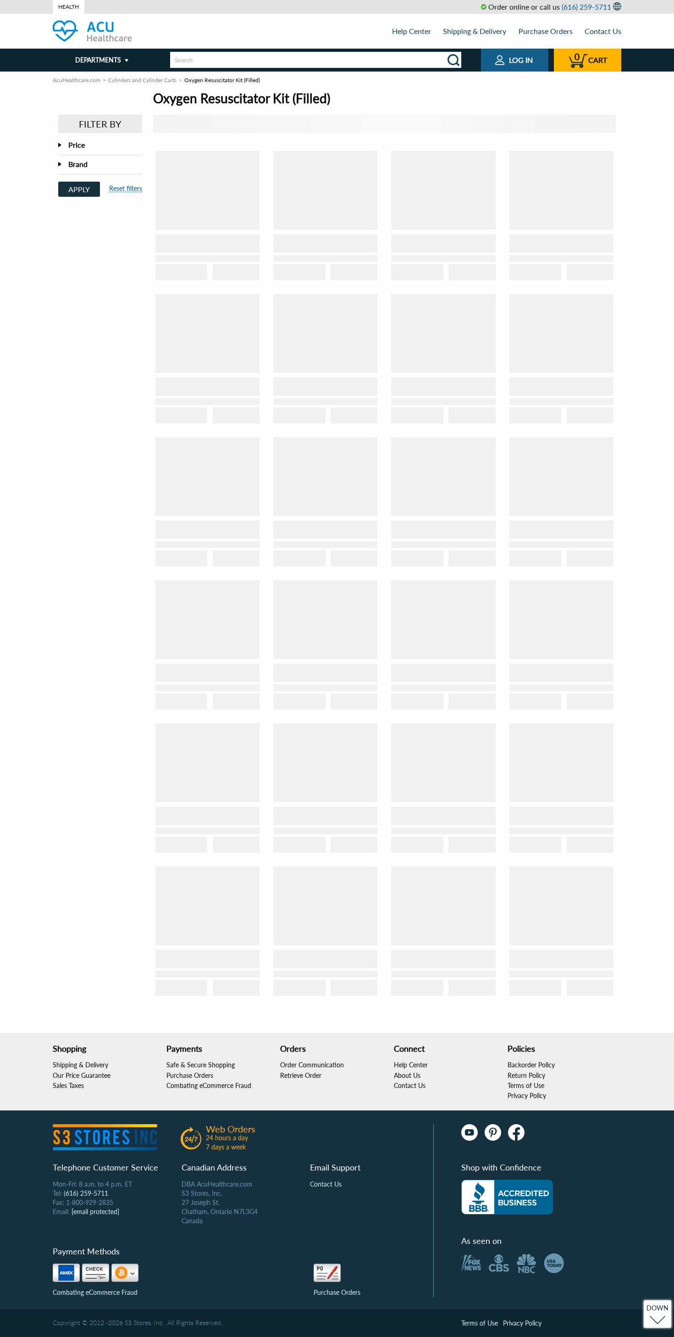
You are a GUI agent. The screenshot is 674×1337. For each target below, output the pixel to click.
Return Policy (526, 1075)
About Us (407, 1075)
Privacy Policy (527, 1095)
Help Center (411, 31)
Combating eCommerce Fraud (208, 1085)
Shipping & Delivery (474, 31)
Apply (79, 189)
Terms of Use (526, 1085)
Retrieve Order (300, 1075)
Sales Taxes (68, 1085)
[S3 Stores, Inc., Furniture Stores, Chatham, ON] (507, 1197)
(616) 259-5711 (586, 6)
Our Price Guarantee (81, 1075)
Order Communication (312, 1065)
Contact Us (603, 31)
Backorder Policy (531, 1065)
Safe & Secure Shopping (200, 1065)
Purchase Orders (546, 31)
